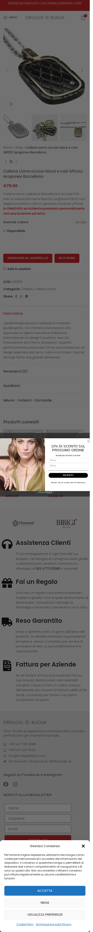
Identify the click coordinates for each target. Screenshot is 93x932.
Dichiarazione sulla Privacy (53, 924)
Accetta (44, 890)
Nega (45, 902)
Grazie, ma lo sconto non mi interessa (68, 482)
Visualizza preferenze (45, 914)
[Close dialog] (88, 440)
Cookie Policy (25, 924)
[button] (83, 846)
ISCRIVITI (68, 475)
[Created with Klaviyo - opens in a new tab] (44, 492)
